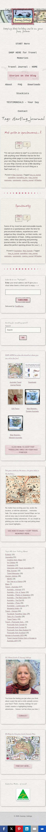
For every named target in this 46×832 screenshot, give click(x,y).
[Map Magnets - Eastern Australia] (32, 397)
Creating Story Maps (14, 560)
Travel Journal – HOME (23, 67)
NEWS (9, 579)
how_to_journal (35, 175)
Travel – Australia (11, 587)
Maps (7, 584)
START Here (23, 44)
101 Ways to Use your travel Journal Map (20, 734)
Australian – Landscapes (16, 606)
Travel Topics (12, 619)
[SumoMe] (42, 829)
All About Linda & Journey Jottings (18, 658)
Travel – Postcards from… (15, 622)
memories (8, 180)
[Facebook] (4, 829)
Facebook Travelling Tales (16, 614)
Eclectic (8, 554)
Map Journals (17, 175)
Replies (38, 180)
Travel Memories (13, 573)
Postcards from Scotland (16, 633)
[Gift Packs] (15, 397)
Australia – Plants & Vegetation (18, 595)
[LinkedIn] (27, 829)
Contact (23, 111)
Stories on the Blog (22, 75)
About (8, 84)
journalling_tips (21, 178)
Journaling (9, 557)
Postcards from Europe (15, 627)
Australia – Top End (14, 600)
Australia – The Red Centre (17, 598)
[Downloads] (32, 370)
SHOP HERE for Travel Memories (23, 55)
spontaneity (17, 180)
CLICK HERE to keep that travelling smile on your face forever (23, 449)
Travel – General (11, 611)
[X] (11, 829)
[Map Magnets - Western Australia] (15, 423)
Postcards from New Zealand (17, 630)
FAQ (20, 84)
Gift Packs (15, 409)
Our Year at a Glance (15, 581)
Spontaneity (23, 206)
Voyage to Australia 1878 (14, 635)
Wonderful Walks (13, 608)
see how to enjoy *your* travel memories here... (23, 532)
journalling (11, 178)
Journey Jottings (23, 12)
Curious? (23, 716)
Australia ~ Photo (13, 603)
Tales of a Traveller (14, 617)
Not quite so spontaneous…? (23, 133)
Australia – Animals (14, 590)
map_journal (32, 178)
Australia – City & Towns (16, 592)
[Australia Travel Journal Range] (15, 370)
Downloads (34, 84)
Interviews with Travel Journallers (19, 568)
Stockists (22, 93)
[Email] (34, 829)
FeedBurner (19, 306)
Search (8, 326)
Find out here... (23, 766)
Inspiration (18, 251)
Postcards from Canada (16, 625)
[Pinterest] (19, 829)
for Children (11, 563)
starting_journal (27, 180)
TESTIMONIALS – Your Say (23, 102)
